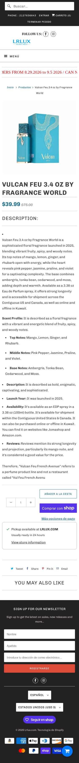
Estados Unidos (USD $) (37, 707)
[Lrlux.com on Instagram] (53, 34)
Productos (24, 87)
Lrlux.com (30, 730)
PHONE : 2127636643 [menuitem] (22, 15)
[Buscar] (9, 6)
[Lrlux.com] (39, 42)
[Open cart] (67, 751)
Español (37, 695)
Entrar (44, 15)
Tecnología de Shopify (50, 730)
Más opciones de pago (58, 519)
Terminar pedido (39, 22)
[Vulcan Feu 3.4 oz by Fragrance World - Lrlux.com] (39, 137)
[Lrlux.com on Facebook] (45, 34)
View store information (28, 542)
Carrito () (63, 15)
